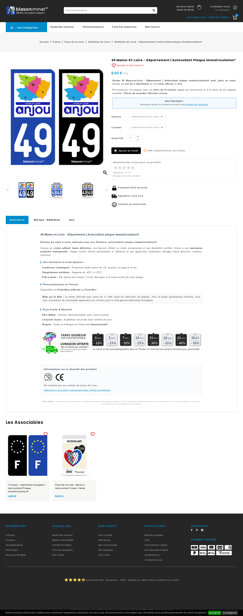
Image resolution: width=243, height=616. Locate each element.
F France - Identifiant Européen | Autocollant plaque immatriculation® (26, 488)
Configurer (230, 612)
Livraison (10, 540)
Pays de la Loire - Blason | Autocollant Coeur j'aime (70, 486)
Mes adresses (105, 550)
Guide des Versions (62, 26)
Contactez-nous (153, 559)
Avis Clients (58, 555)
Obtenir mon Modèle (62, 540)
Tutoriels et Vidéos (62, 545)
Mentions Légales (154, 535)
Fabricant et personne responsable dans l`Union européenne (77, 390)
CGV (147, 540)
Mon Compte (105, 535)
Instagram (203, 531)
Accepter (215, 612)
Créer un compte (219, 17)
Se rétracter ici (152, 555)
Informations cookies (156, 545)
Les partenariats (14, 545)
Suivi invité (104, 555)
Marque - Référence (47, 219)
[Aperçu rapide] (31, 433)
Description (17, 219)
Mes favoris (152, 26)
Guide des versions (62, 535)
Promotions (12, 550)
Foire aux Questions (124, 26)
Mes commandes (107, 545)
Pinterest (198, 531)
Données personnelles (156, 550)
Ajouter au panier (126, 151)
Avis (71, 219)
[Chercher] (154, 10)
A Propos (10, 535)
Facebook (193, 531)
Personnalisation (93, 26)
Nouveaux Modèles (16, 555)
